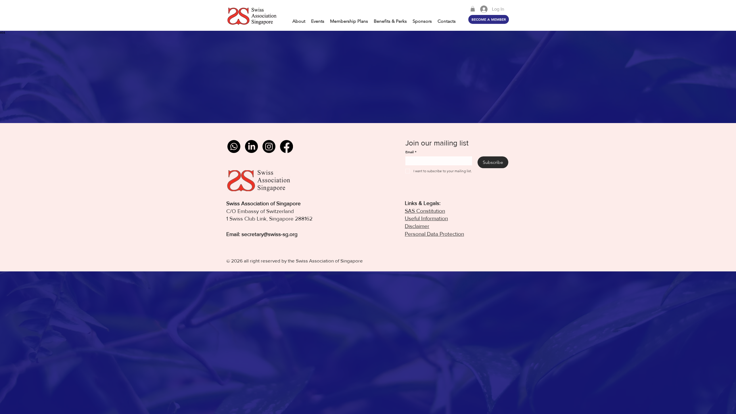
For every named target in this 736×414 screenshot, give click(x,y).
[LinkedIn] (251, 146)
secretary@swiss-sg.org (269, 234)
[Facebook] (286, 146)
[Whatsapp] (233, 146)
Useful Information (426, 218)
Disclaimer (417, 226)
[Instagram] (268, 146)
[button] (472, 9)
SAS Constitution (425, 211)
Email (411, 152)
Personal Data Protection (434, 234)
